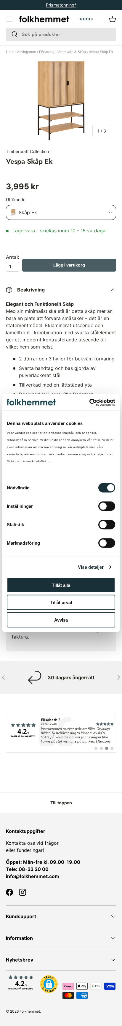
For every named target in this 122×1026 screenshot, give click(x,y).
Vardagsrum (26, 52)
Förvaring (46, 52)
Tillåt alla (61, 584)
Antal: (12, 257)
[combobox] (61, 34)
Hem (10, 52)
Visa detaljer (91, 567)
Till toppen (61, 802)
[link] (61, 733)
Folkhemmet (30, 1011)
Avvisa (61, 619)
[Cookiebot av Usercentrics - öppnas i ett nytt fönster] (89, 402)
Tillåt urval (61, 602)
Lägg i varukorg (69, 264)
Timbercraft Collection (27, 151)
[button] (112, 19)
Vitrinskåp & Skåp (71, 52)
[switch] (106, 506)
